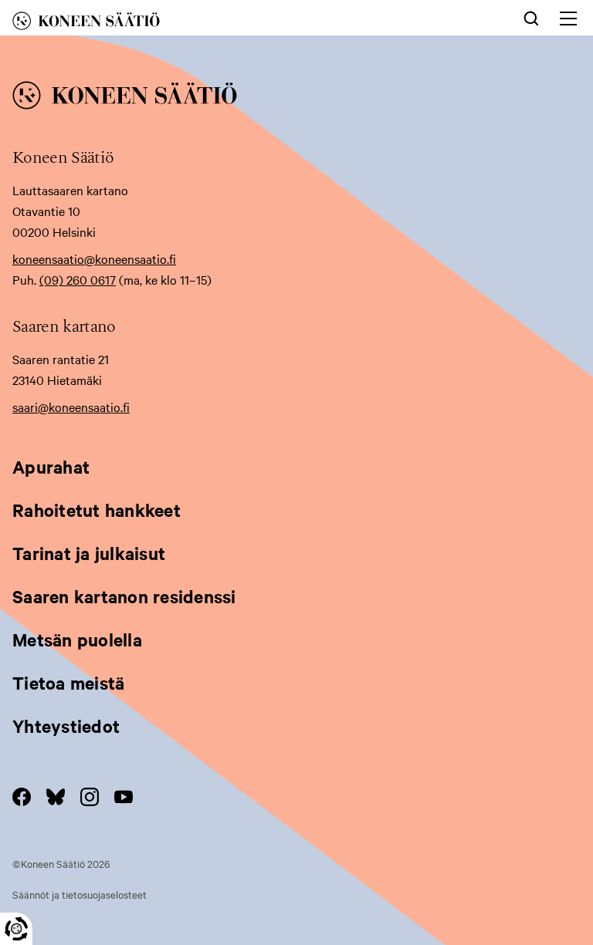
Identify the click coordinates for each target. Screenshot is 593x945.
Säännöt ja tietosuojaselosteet (79, 894)
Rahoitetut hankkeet (96, 509)
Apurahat (51, 466)
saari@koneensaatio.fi (71, 406)
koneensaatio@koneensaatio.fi (94, 258)
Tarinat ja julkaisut (88, 553)
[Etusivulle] (176, 23)
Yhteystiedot (66, 725)
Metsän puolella (77, 639)
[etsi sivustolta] (531, 17)
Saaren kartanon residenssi (124, 596)
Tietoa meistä (68, 682)
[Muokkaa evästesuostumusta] (16, 929)
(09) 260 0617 (77, 279)
